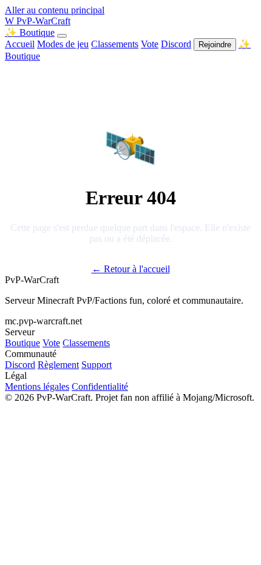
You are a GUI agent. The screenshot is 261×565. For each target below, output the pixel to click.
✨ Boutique (30, 32)
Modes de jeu (63, 44)
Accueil (20, 44)
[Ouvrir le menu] (62, 36)
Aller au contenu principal (54, 10)
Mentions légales (37, 386)
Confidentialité (100, 386)
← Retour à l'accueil (131, 269)
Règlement (58, 364)
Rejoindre (214, 44)
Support (96, 364)
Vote (149, 44)
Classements (114, 44)
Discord (176, 44)
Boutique (22, 343)
